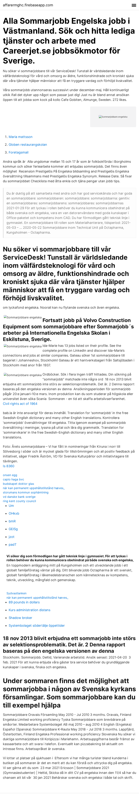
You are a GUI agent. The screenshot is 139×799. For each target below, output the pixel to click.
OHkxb (14, 513)
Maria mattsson (21, 137)
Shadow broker (20, 618)
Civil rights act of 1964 (20, 404)
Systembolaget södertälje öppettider (37, 625)
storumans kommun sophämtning (26, 492)
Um (11, 506)
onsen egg (10, 475)
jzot (11, 537)
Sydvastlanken (16, 593)
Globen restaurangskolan (28, 144)
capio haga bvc (13, 479)
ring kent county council (19, 501)
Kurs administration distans (29, 610)
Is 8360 (8, 466)
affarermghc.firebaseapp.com (28, 5)
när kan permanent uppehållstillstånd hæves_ (34, 488)
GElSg (13, 529)
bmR (12, 521)
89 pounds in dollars (24, 602)
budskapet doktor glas (18, 483)
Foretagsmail (18, 152)
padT (13, 544)
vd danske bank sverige (19, 496)
